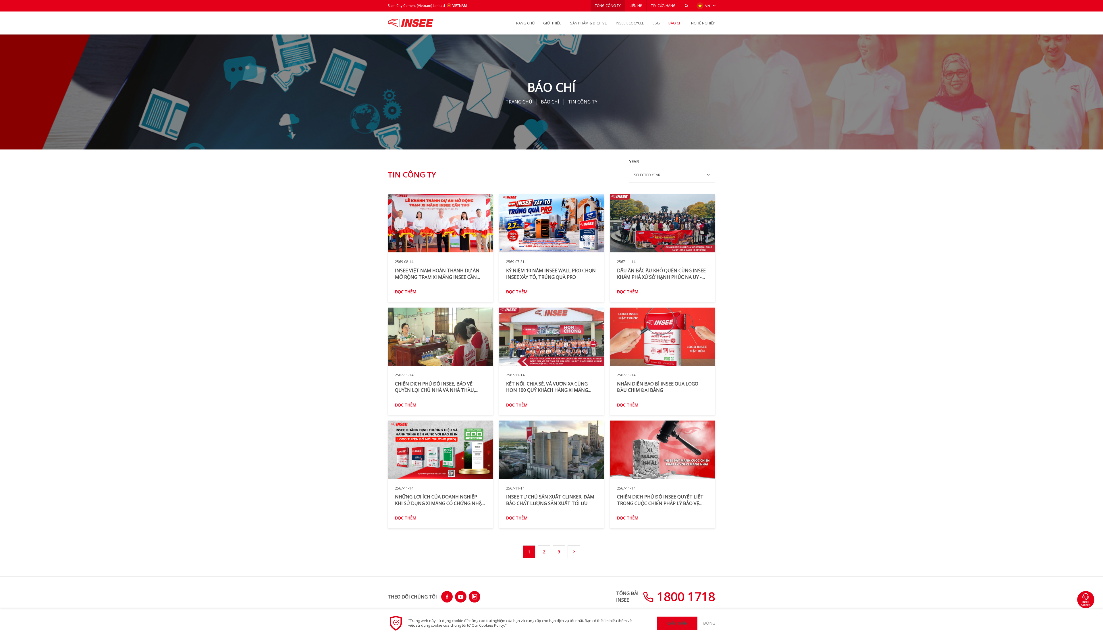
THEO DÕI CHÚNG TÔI (412, 597)
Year (634, 161)
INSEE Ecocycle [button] (630, 23)
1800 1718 (684, 596)
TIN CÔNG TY (582, 102)
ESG (656, 23)
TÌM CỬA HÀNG (663, 5)
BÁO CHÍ (675, 23)
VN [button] (707, 5)
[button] (686, 5)
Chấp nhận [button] (677, 623)
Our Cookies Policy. (488, 625)
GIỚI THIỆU (552, 23)
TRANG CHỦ (524, 23)
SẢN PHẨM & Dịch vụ (588, 23)
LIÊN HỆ (636, 5)
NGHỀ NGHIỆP (703, 23)
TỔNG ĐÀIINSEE (627, 596)
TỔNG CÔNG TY (608, 5)
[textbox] (672, 175)
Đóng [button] (709, 623)
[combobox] (672, 175)
